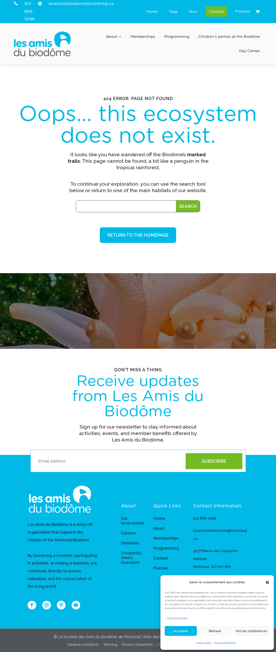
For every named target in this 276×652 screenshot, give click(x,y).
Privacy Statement (225, 642)
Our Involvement (132, 520)
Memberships (143, 36)
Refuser (215, 631)
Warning (110, 645)
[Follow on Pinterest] (61, 605)
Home (152, 11)
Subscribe (214, 461)
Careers (128, 533)
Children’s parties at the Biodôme (229, 36)
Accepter (180, 631)
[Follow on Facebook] (32, 605)
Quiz (193, 11)
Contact (216, 11)
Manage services (177, 617)
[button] (267, 582)
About (111, 36)
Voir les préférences (251, 631)
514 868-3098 (29, 11)
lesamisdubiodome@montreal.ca (81, 4)
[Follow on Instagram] (46, 605)
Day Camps (249, 51)
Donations (130, 543)
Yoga (173, 11)
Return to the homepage (138, 235)
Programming (176, 36)
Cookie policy (204, 642)
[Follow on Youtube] (76, 605)
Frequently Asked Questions (131, 558)
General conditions (83, 645)
